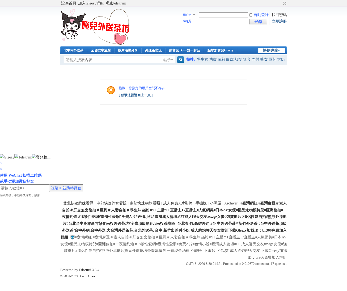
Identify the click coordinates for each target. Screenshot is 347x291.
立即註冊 (279, 21)
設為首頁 (68, 3)
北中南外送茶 (74, 50)
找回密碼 (279, 15)
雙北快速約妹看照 (78, 203)
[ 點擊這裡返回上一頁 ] (136, 95)
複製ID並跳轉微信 (66, 188)
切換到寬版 (284, 3)
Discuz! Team (88, 276)
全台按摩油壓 (101, 50)
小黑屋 (215, 203)
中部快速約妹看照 (112, 203)
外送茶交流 (153, 50)
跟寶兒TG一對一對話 (184, 50)
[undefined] (49, 158)
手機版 (201, 203)
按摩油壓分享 (128, 50)
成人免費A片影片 (177, 203)
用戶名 (187, 15)
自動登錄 (261, 15)
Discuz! (85, 270)
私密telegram (116, 3)
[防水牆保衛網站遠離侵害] (72, 237)
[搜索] (179, 59)
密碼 (187, 21)
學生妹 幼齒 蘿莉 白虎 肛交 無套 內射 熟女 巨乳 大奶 (241, 59)
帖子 (167, 60)
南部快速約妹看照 (145, 203)
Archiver (230, 203)
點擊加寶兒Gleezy (220, 50)
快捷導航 (270, 50)
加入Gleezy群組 (91, 3)
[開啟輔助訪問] (280, 3)
